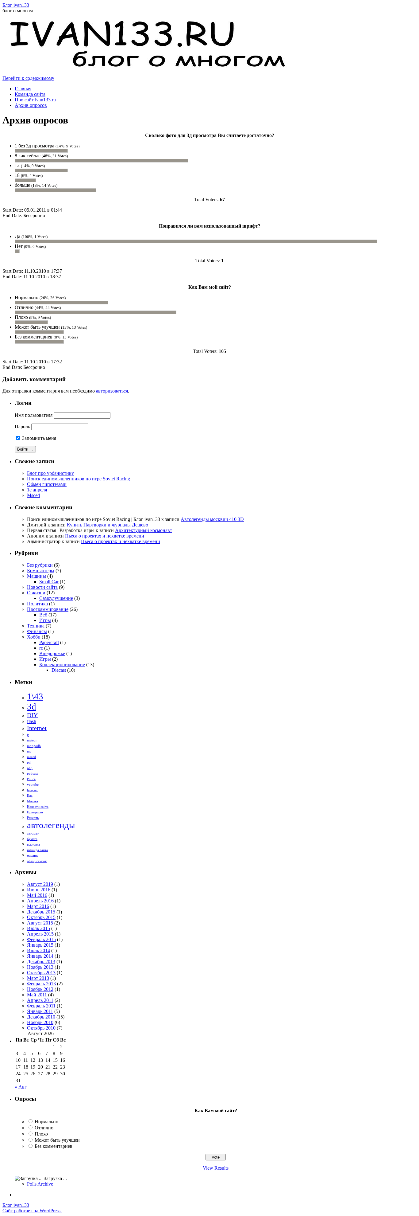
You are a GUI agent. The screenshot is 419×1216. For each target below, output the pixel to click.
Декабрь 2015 (41, 911)
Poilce (31, 779)
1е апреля (37, 489)
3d (31, 706)
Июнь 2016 (38, 889)
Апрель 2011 (40, 1000)
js (28, 735)
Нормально (46, 1121)
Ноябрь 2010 (40, 1022)
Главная (23, 88)
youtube (33, 784)
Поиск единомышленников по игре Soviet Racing (78, 478)
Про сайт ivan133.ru (35, 99)
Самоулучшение (56, 598)
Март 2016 (38, 906)
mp (29, 751)
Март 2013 (38, 978)
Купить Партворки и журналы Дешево (107, 524)
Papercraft (49, 642)
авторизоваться (112, 390)
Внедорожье (52, 653)
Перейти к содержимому (28, 78)
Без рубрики (40, 565)
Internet (37, 728)
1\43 (35, 696)
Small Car (49, 581)
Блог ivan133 (15, 5)
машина (32, 855)
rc (41, 648)
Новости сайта (42, 587)
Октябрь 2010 (41, 1027)
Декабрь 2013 (41, 961)
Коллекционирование (62, 664)
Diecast (59, 670)
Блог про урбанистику (50, 473)
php (30, 768)
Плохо (41, 1133)
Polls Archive (40, 1184)
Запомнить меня (38, 438)
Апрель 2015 (40, 933)
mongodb (34, 746)
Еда (30, 795)
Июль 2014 (38, 950)
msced (31, 757)
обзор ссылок (37, 861)
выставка (33, 844)
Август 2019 (40, 884)
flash (31, 721)
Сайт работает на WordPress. (32, 1210)
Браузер (32, 790)
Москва (32, 801)
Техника (35, 625)
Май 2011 (37, 994)
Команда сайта (30, 94)
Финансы (37, 631)
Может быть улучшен (57, 1140)
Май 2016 (37, 895)
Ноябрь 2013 (40, 967)
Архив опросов (31, 105)
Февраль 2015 (41, 939)
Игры (45, 620)
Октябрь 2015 (41, 917)
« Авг (21, 1086)
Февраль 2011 (41, 1005)
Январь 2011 (40, 1011)
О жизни (36, 592)
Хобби (33, 636)
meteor (32, 740)
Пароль (22, 426)
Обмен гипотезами (47, 484)
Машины (36, 576)
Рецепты (33, 817)
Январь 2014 (40, 956)
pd (29, 762)
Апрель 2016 (40, 900)
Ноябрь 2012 (40, 989)
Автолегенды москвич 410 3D (212, 519)
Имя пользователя (33, 415)
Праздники (35, 812)
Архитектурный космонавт (143, 530)
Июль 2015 (38, 928)
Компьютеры (40, 570)
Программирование (47, 609)
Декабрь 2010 (41, 1016)
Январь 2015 (40, 945)
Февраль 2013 (41, 983)
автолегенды (51, 825)
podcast (32, 773)
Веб (43, 614)
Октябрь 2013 (41, 972)
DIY (32, 715)
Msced (33, 495)
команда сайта (37, 850)
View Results (216, 1168)
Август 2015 (40, 922)
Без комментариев (53, 1146)
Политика (37, 603)
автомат (33, 833)
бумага (32, 839)
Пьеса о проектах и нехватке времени (104, 535)
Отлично (44, 1127)
